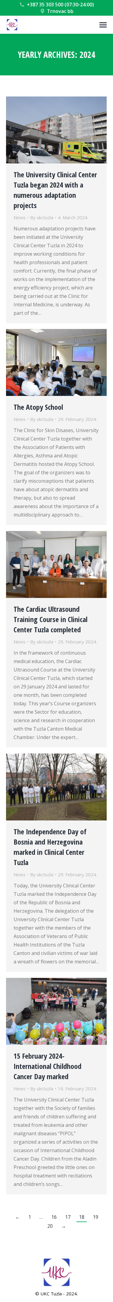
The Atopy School (38, 407)
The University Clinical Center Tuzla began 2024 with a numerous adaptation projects (55, 189)
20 (50, 1226)
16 (54, 1217)
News (20, 217)
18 (81, 1217)
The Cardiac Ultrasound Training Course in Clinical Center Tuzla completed (50, 619)
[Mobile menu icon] (103, 25)
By (41, 217)
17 (68, 1217)
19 (95, 1217)
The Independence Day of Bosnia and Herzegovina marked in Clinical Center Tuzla (50, 846)
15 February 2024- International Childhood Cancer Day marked (47, 1066)
